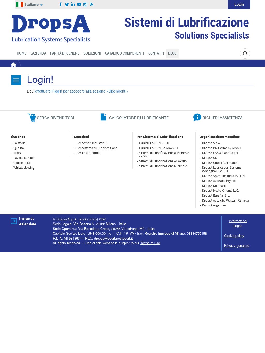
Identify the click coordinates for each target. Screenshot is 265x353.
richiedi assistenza (223, 117)
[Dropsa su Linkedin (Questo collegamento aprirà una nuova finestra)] (73, 4)
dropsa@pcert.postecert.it (113, 238)
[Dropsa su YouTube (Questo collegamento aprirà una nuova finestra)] (79, 4)
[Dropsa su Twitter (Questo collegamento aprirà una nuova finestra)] (67, 4)
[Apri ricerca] (245, 53)
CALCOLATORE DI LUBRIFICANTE (139, 117)
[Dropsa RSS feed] (92, 4)
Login (239, 4)
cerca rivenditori (55, 117)
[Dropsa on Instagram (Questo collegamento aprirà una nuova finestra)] (85, 4)
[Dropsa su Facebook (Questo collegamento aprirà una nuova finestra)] (60, 4)
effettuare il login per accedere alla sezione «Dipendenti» (81, 91)
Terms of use (150, 242)
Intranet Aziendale (27, 221)
